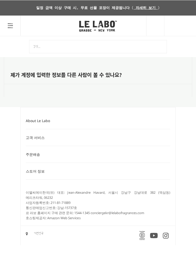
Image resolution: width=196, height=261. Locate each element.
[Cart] (180, 26)
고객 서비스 (35, 137)
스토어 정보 (35, 171)
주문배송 (33, 154)
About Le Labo (38, 120)
